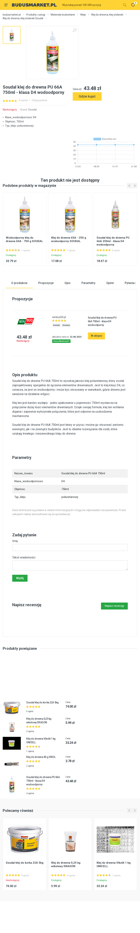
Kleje (83, 14)
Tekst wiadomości (23, 557)
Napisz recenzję (114, 605)
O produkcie (19, 283)
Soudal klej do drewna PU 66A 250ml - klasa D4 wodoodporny (113, 241)
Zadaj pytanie (39, 100)
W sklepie (96, 335)
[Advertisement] (105, 117)
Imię (15, 541)
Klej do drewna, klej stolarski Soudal (23, 18)
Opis (68, 283)
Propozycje (46, 283)
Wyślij (20, 578)
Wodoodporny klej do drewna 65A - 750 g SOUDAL (24, 239)
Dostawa (66, 325)
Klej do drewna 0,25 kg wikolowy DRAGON (65, 864)
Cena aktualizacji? (61, 341)
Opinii (110, 283)
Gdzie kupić (87, 96)
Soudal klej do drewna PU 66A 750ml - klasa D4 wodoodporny (43, 781)
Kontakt (56, 325)
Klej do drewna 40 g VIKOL (41, 757)
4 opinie (23, 100)
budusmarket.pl (12, 14)
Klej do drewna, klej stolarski (107, 14)
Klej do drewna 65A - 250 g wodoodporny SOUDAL (68, 239)
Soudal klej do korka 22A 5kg (42, 702)
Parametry (88, 283)
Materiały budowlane (63, 14)
